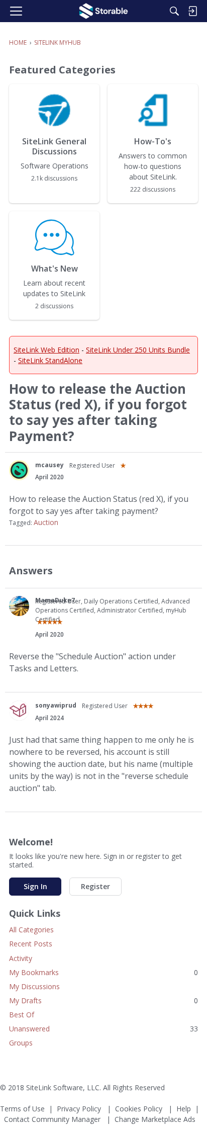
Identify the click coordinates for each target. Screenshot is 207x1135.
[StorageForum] (103, 11)
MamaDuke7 (55, 600)
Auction (46, 522)
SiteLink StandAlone (50, 360)
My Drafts (103, 1000)
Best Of (21, 1014)
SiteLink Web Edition (46, 350)
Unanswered (103, 1028)
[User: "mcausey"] (19, 470)
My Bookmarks (103, 972)
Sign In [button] (35, 886)
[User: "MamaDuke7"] (19, 606)
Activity (20, 958)
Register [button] (95, 886)
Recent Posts (30, 943)
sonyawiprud (55, 705)
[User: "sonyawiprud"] (19, 711)
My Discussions (34, 986)
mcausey (49, 465)
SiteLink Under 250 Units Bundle (138, 350)
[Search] (174, 11)
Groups (21, 1042)
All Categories (31, 929)
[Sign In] (192, 11)
